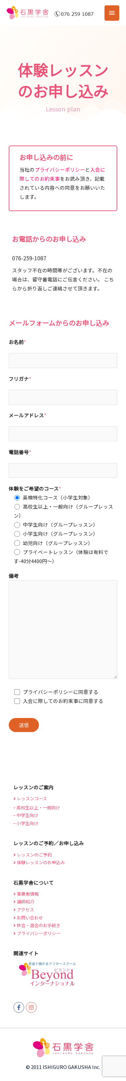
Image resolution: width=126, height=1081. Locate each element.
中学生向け (26, 815)
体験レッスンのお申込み (40, 862)
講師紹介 (25, 901)
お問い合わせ (29, 917)
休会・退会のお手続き (38, 925)
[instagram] (32, 1007)
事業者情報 (27, 894)
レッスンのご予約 (34, 854)
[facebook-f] (19, 1007)
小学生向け (26, 823)
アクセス (25, 909)
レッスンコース (31, 798)
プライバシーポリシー (60, 169)
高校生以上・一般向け (37, 807)
